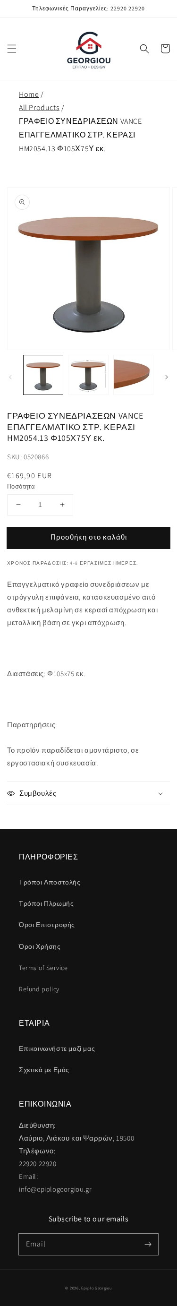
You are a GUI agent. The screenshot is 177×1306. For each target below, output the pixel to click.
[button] (11, 48)
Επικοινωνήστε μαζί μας (57, 1048)
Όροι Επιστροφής (47, 924)
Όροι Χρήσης (40, 946)
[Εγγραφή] (147, 1244)
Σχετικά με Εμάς (44, 1069)
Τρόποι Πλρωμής (46, 903)
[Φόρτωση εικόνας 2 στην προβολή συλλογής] (88, 375)
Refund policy (39, 989)
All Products (39, 107)
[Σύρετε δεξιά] (166, 377)
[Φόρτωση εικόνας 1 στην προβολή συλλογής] (43, 375)
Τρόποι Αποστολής (50, 882)
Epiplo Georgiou (96, 1287)
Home (29, 94)
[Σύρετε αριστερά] (10, 377)
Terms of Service (43, 967)
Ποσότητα (21, 486)
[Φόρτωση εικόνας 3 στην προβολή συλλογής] (133, 375)
